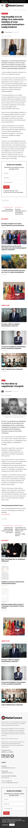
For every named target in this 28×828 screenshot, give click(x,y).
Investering (4, 13)
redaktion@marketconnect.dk (8, 767)
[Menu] (2, 5)
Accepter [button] (12, 824)
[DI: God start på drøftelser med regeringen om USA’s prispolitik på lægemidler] (14, 338)
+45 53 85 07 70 (8, 781)
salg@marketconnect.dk (7, 772)
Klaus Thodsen (9, 32)
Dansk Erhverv (5, 200)
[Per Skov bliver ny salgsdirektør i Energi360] (14, 406)
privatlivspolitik (7, 192)
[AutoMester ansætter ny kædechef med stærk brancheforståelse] (14, 573)
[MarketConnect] (14, 5)
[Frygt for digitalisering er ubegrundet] (14, 360)
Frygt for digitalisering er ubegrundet (12, 369)
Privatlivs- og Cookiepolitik (8, 822)
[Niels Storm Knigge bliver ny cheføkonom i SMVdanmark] (14, 550)
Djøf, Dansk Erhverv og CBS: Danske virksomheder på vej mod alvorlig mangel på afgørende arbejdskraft (13, 247)
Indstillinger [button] (5, 824)
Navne (3, 380)
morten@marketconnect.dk (11, 782)
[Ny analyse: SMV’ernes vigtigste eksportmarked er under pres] (14, 315)
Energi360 (4, 518)
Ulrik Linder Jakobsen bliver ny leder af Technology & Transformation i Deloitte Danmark (12, 606)
